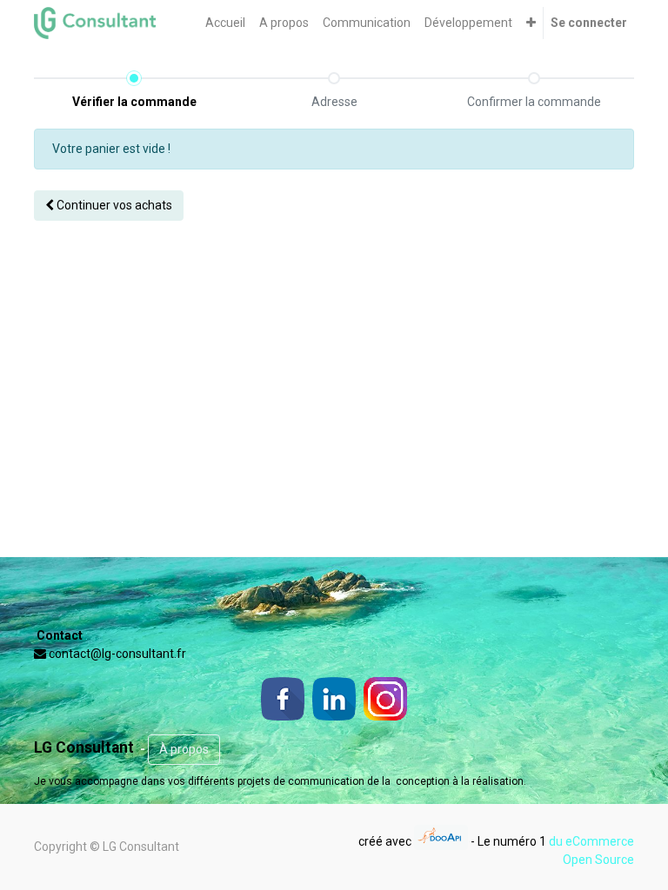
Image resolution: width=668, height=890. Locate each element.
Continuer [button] (113, 205)
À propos (184, 749)
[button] (531, 23)
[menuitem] (225, 23)
